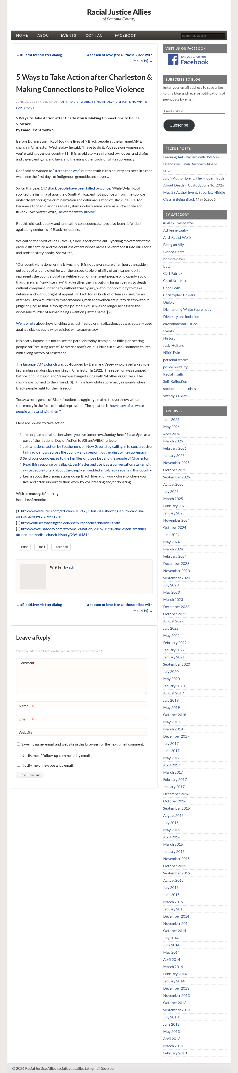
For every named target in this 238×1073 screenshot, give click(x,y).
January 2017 (174, 786)
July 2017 (170, 743)
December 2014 (176, 916)
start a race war (66, 170)
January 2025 (174, 513)
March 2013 (173, 1046)
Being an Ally (103, 101)
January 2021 (174, 657)
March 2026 (173, 441)
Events (68, 35)
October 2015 (174, 866)
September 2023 (176, 578)
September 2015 (176, 873)
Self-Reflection (175, 381)
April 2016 (171, 837)
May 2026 (171, 426)
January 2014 (174, 981)
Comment (26, 664)
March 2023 (173, 599)
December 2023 (176, 563)
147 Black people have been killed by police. (76, 188)
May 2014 (171, 952)
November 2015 (176, 858)
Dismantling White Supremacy (187, 309)
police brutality (175, 367)
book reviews (174, 259)
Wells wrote (25, 323)
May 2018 (171, 722)
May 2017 (171, 758)
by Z (166, 266)
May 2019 (171, 707)
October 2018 (174, 714)
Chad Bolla (172, 287)
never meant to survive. (77, 211)
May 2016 (171, 830)
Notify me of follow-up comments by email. (55, 755)
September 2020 (176, 664)
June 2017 (171, 750)
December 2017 (176, 736)
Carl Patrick (172, 273)
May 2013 (171, 1031)
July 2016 (170, 822)
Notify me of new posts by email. (47, 765)
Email (26, 720)
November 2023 (176, 570)
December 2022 (176, 606)
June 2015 (171, 894)
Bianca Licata (174, 251)
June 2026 (171, 419)
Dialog (168, 302)
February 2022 (175, 642)
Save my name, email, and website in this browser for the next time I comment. (82, 744)
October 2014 (174, 930)
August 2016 (173, 815)
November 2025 (176, 462)
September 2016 (176, 808)
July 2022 (170, 628)
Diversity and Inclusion (181, 316)
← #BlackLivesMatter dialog (39, 55)
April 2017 (171, 765)
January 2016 (174, 851)
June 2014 (171, 945)
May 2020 (171, 678)
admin (74, 567)
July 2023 (170, 585)
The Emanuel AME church (36, 364)
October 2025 (174, 470)
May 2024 (171, 542)
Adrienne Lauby (175, 230)
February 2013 (175, 1053)
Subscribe (179, 125)
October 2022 (174, 614)
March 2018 (173, 729)
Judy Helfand (173, 345)
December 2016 (176, 794)
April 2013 (171, 1038)
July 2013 (170, 1017)
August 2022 (173, 621)
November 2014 (176, 923)
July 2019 (170, 700)
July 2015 (170, 887)
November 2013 (176, 995)
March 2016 (173, 844)
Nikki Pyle (171, 352)
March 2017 (173, 772)
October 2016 (174, 801)
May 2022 (171, 635)
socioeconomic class (179, 388)
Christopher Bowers (179, 295)
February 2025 (175, 506)
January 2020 (174, 686)
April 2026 (171, 434)
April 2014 (171, 959)
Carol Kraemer (175, 280)
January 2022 (174, 650)
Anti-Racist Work (75, 101)
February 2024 (175, 556)
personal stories (175, 359)
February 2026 (175, 448)
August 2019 (173, 693)
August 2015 (173, 880)
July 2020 (170, 671)
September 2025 (176, 477)
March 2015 (173, 902)
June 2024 (171, 534)
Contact (96, 35)
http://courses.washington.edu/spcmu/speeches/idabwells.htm (70, 522)
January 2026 (174, 455)
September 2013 (176, 1010)
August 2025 (173, 484)
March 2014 (173, 966)
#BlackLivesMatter (178, 223)
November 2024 (176, 520)
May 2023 (171, 592)
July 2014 (170, 938)
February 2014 (175, 974)
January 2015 (174, 909)
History (169, 338)
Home (22, 35)
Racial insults (173, 374)
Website (25, 732)
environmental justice (180, 323)
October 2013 (174, 1002)
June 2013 (171, 1024)
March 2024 (173, 549)
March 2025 (173, 498)
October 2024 (174, 527)
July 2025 (170, 491)
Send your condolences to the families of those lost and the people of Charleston (86, 458)
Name (26, 706)
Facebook (126, 35)
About (44, 35)
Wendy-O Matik (176, 395)
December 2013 (176, 988)
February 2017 (175, 779)
